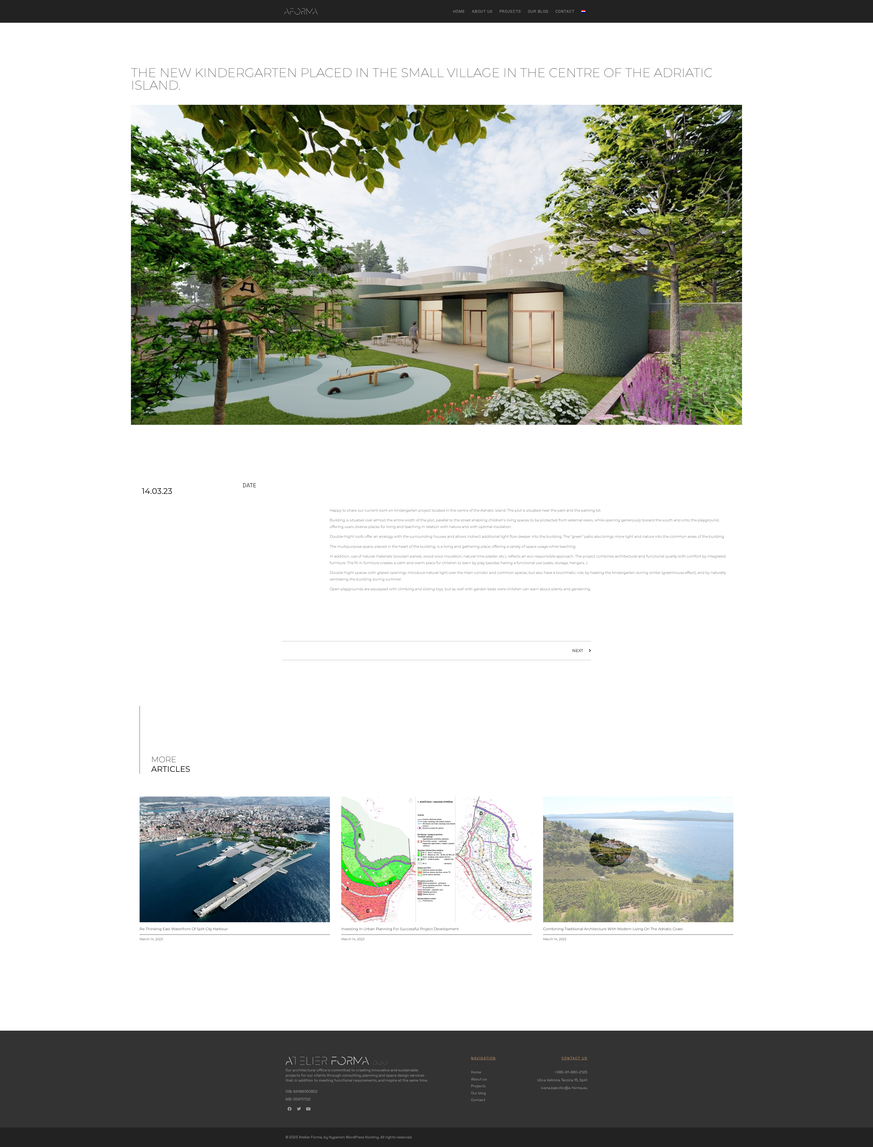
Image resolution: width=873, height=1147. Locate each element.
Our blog (538, 11)
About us (482, 11)
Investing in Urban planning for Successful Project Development (400, 929)
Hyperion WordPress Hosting (354, 1137)
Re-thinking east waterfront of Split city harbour (184, 929)
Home (459, 11)
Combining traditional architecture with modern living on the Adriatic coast (613, 929)
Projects (510, 11)
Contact (565, 11)
